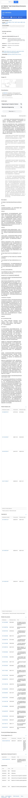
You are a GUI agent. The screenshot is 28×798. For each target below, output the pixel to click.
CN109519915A (5, 630)
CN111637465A (5, 643)
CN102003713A (5, 639)
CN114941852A (5, 656)
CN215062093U (5, 692)
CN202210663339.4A (6, 740)
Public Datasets (16, 796)
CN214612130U (5, 661)
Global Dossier (15, 54)
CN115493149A (5, 581)
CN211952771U (5, 723)
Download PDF (7, 17)
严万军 (13, 22)
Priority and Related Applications (13, 52)
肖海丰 (18, 22)
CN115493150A (5, 550)
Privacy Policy (3, 797)
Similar (21, 17)
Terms (22, 796)
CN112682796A (5, 627)
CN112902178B (5, 701)
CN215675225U (5, 451)
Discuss (19, 54)
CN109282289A (5, 689)
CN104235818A (5, 716)
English (10, 20)
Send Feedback (8, 796)
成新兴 (3, 23)
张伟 (24, 22)
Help (9, 797)
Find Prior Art (14, 17)
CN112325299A (5, 437)
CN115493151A (5, 519)
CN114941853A (5, 622)
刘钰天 (6, 23)
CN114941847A (5, 665)
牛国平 (16, 22)
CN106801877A (5, 412)
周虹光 (10, 22)
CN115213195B (5, 675)
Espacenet (10, 54)
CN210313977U (5, 727)
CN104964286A (5, 652)
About (2, 796)
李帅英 (7, 22)
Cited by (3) (14, 51)
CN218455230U (5, 719)
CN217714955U (5, 481)
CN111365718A (5, 684)
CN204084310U (5, 679)
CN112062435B (5, 635)
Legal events (18, 51)
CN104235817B (5, 711)
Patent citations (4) (7, 51)
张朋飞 (21, 22)
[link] (12, 94)
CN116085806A (5, 706)
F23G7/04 (5, 93)
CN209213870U (5, 697)
